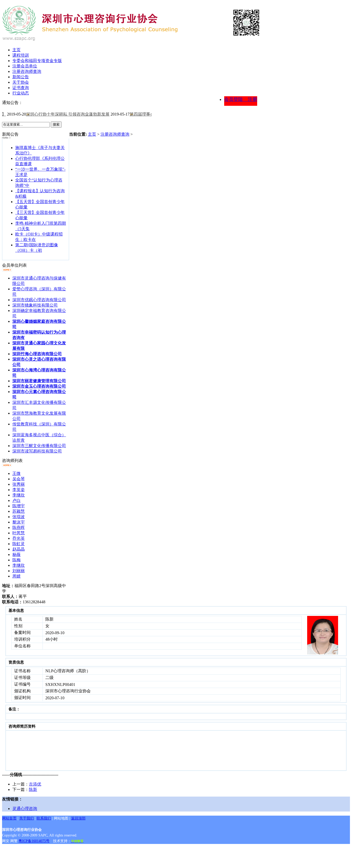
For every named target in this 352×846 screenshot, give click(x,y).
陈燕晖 (18, 527)
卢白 (16, 500)
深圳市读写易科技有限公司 (37, 451)
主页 (92, 134)
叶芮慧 (18, 533)
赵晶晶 (18, 549)
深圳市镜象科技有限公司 (35, 305)
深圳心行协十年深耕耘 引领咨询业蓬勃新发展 (62, 114)
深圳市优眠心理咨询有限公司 (39, 300)
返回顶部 (78, 818)
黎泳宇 (18, 522)
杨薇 (16, 554)
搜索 (56, 124)
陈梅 (16, 560)
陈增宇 (18, 506)
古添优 (35, 784)
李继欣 (18, 495)
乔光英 (18, 538)
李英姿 (18, 489)
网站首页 (9, 818)
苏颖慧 (18, 511)
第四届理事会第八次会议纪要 (151, 114)
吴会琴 (18, 479)
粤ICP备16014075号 (34, 841)
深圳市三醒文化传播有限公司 (39, 445)
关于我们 (26, 818)
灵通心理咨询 (24, 808)
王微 (16, 473)
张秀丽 (18, 484)
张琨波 (18, 516)
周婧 (16, 576)
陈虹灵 (18, 544)
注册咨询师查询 (114, 134)
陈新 (33, 789)
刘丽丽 (18, 571)
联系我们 (44, 818)
